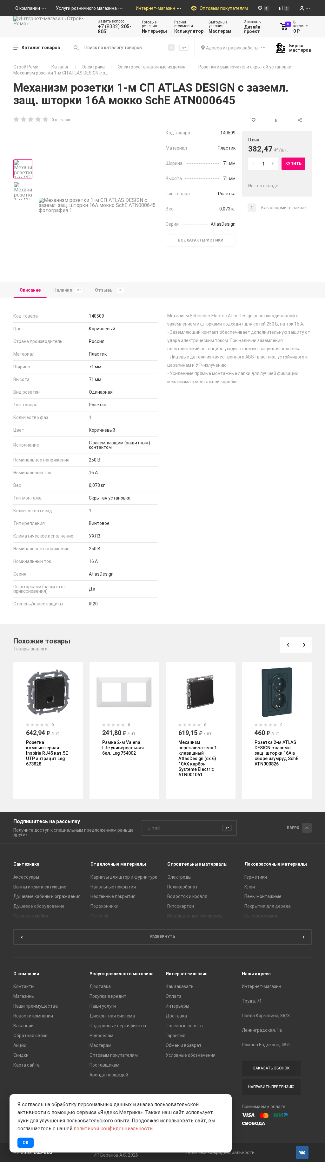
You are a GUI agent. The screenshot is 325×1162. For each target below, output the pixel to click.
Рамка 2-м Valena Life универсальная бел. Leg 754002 (123, 748)
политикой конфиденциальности (113, 1129)
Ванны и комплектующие (39, 886)
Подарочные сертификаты (118, 1025)
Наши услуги (103, 1006)
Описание (30, 290)
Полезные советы (184, 1025)
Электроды (179, 877)
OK (26, 1142)
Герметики (255, 877)
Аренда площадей (109, 1075)
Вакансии (23, 1025)
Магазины (24, 996)
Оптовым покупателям (114, 1055)
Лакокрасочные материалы (275, 864)
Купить (293, 163)
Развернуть (162, 936)
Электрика (93, 67)
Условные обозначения (191, 1055)
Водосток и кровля (187, 896)
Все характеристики (200, 240)
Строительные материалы (197, 864)
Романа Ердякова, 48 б (266, 1045)
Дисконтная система (112, 1016)
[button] (288, 645)
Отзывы (108, 290)
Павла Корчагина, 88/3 (266, 1015)
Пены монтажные (263, 896)
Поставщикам (104, 1065)
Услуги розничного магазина (122, 974)
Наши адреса (256, 974)
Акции (19, 1045)
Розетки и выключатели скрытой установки (244, 67)
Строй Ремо (25, 67)
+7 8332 (32, 1152)
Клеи (249, 886)
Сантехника (26, 864)
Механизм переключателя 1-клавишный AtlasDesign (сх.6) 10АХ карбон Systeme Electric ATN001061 (198, 758)
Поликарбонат (182, 886)
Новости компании (33, 1016)
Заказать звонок (271, 1068)
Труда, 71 (252, 1001)
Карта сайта (26, 1065)
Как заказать (180, 986)
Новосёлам (101, 1035)
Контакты (23, 986)
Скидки (21, 1055)
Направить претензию (271, 1087)
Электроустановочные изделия (151, 67)
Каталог (60, 67)
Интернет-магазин (187, 974)
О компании (26, 974)
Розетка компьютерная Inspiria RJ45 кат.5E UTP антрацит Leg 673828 (47, 753)
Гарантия (175, 1035)
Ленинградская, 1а (262, 1030)
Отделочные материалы (118, 864)
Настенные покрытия (113, 896)
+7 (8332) (114, 29)
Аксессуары (26, 877)
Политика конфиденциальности (220, 1152)
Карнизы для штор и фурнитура (123, 877)
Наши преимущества (35, 1006)
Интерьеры (177, 1006)
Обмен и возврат (184, 1045)
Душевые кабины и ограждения (47, 896)
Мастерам (100, 1045)
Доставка (100, 986)
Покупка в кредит (108, 996)
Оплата (174, 996)
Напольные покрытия (113, 886)
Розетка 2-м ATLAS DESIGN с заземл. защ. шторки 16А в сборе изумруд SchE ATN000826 (276, 753)
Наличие (67, 290)
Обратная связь (30, 1035)
